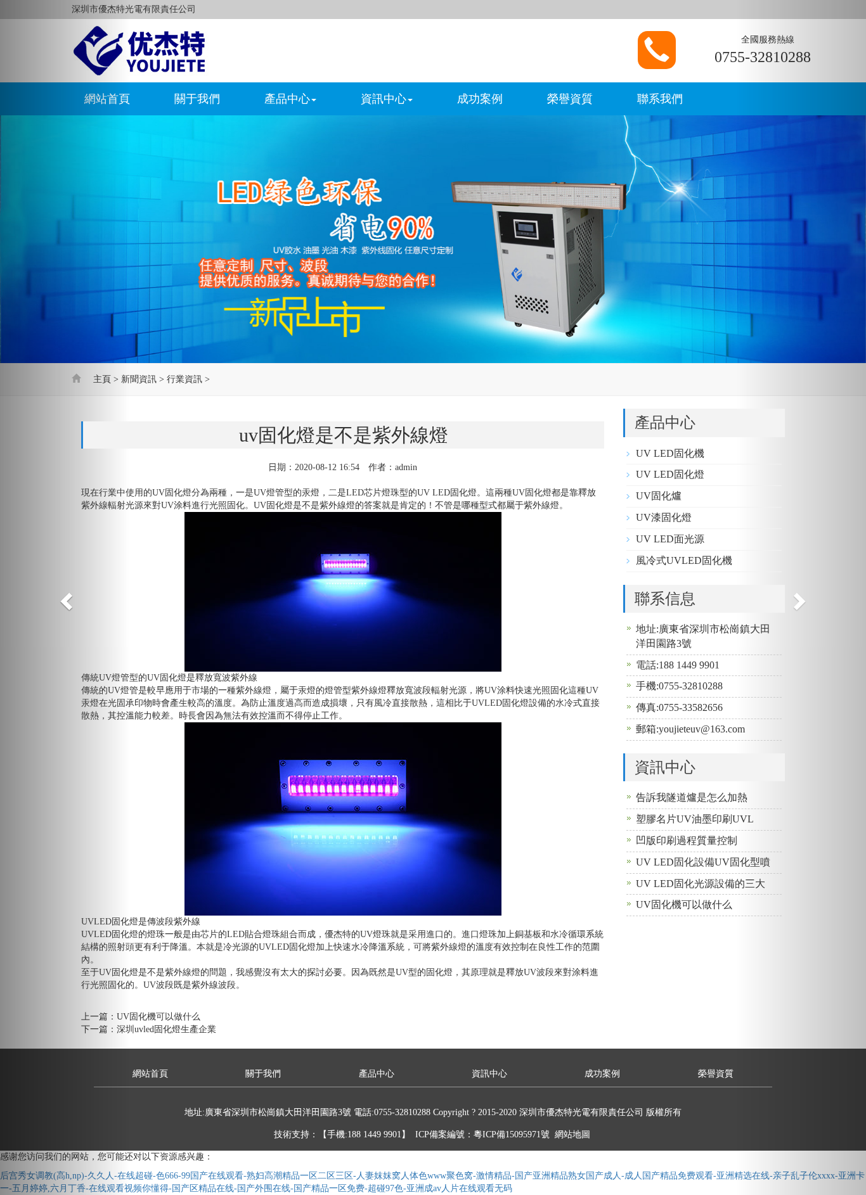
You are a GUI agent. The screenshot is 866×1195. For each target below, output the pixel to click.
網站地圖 (572, 1134)
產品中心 (376, 1073)
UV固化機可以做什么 (684, 904)
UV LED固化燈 (670, 474)
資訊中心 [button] (383, 99)
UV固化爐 (659, 495)
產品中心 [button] (287, 99)
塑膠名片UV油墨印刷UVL (695, 819)
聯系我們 (660, 99)
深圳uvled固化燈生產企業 (166, 1029)
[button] (65, 597)
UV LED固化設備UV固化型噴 (703, 862)
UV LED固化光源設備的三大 (700, 883)
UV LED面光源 (670, 539)
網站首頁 (150, 1073)
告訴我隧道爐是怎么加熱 (691, 797)
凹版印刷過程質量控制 (686, 840)
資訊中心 (489, 1073)
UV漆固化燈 (664, 517)
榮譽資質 (570, 99)
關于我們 (197, 99)
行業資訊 (184, 379)
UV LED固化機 (670, 453)
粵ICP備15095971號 (512, 1134)
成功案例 (480, 99)
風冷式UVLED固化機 (684, 560)
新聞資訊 (139, 379)
